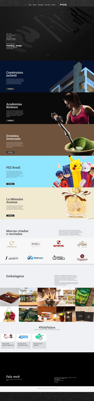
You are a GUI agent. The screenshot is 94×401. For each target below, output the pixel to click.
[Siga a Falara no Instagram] (57, 382)
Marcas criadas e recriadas (17, 233)
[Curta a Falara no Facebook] (55, 382)
